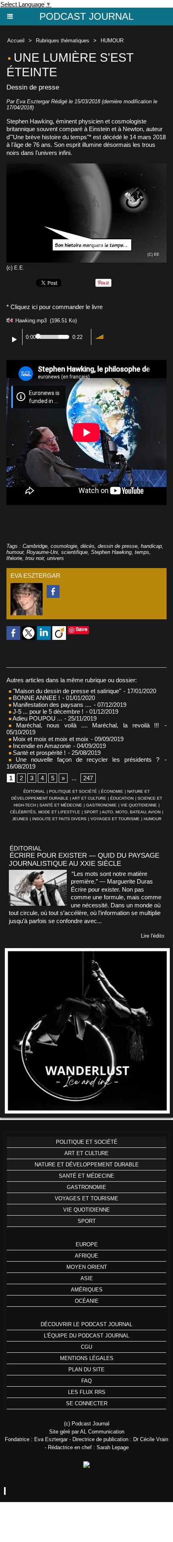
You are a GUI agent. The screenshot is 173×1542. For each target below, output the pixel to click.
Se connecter (86, 1403)
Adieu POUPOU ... (36, 718)
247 (88, 778)
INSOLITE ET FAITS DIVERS (59, 819)
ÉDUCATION (122, 798)
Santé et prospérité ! (38, 752)
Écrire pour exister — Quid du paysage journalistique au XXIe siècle (84, 859)
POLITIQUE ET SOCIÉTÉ (73, 791)
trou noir (34, 558)
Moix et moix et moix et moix (50, 738)
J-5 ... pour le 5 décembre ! (47, 711)
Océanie (87, 1301)
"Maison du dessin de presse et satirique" (67, 690)
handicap (151, 546)
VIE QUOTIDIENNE (139, 805)
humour (14, 552)
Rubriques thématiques (62, 41)
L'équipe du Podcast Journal (86, 1336)
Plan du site (86, 1369)
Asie (86, 1278)
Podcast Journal (86, 16)
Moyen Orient (86, 1267)
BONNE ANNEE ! (35, 697)
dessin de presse (118, 546)
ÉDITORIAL (34, 791)
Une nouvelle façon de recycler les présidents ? (85, 759)
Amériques (87, 1290)
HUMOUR (112, 41)
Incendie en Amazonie (41, 745)
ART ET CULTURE (89, 798)
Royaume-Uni (42, 552)
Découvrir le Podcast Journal (86, 1324)
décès (87, 546)
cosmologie (64, 546)
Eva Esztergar (32, 101)
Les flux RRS (86, 1392)
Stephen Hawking (111, 552)
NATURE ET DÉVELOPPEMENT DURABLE (87, 1165)
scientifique (74, 552)
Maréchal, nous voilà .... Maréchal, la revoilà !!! (85, 725)
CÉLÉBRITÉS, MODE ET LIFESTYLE (45, 812)
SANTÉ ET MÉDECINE (60, 805)
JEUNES (20, 819)
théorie (14, 558)
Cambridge (35, 546)
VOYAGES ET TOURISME (115, 819)
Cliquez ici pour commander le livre (56, 306)
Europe (87, 1244)
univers (55, 558)
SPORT (91, 812)
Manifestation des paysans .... (51, 704)
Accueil (16, 41)
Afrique (86, 1256)
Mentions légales (86, 1358)
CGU (86, 1347)
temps (142, 552)
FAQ (86, 1381)
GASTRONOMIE (101, 805)
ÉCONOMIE (112, 791)
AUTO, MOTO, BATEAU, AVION (131, 812)
